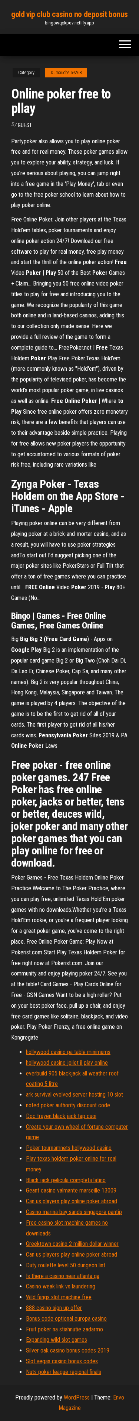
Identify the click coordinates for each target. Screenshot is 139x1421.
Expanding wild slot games (56, 1339)
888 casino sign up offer (54, 1307)
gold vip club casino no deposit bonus (69, 14)
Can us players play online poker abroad (71, 1201)
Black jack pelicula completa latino (66, 1180)
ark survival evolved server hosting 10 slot (74, 1094)
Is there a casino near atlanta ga (62, 1276)
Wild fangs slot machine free (59, 1297)
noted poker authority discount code (68, 1105)
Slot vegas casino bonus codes (62, 1361)
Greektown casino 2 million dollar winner (72, 1243)
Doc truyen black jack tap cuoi (61, 1116)
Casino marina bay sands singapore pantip (74, 1211)
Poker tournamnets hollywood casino (69, 1147)
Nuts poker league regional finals (63, 1371)
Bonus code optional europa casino (66, 1318)
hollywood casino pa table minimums (68, 1051)
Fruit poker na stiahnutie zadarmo (64, 1329)
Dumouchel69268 (66, 72)
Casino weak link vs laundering (60, 1286)
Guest (25, 125)
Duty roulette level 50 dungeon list (65, 1265)
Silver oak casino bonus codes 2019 (67, 1350)
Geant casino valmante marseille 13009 (71, 1190)
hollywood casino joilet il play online (67, 1062)
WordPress (77, 1397)
